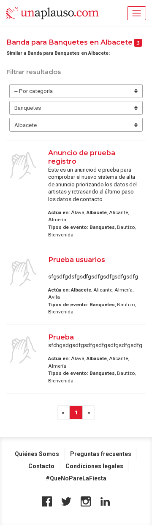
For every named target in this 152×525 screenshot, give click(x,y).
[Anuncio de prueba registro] (23, 166)
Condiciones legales (94, 466)
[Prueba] (23, 350)
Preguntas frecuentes (100, 454)
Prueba (61, 337)
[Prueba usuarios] (23, 272)
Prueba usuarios (76, 259)
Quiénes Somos (37, 454)
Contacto (41, 466)
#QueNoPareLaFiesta (76, 478)
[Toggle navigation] (136, 13)
